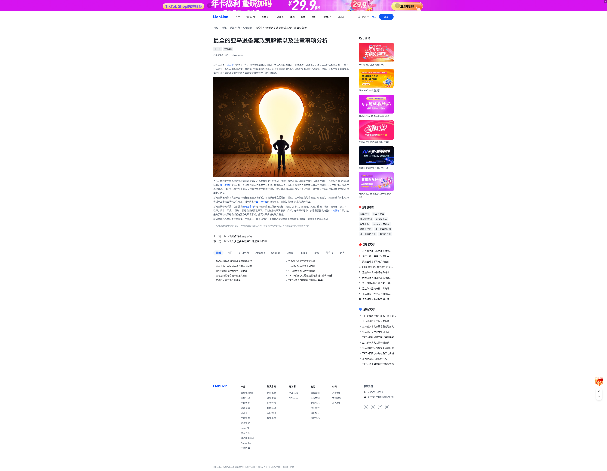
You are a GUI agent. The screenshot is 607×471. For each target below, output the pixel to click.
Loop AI (245, 427)
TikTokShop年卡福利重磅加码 (374, 116)
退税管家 (245, 422)
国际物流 (271, 412)
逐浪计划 (315, 397)
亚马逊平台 (261, 201)
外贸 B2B (271, 397)
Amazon (247, 28)
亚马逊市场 (248, 206)
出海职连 (327, 16)
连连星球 (245, 407)
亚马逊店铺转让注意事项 (238, 236)
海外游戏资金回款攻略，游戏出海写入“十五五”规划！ (376, 299)
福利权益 (315, 412)
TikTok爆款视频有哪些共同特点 (231, 270)
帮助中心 (315, 417)
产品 (238, 16)
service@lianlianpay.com (381, 396)
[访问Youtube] (387, 407)
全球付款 (245, 397)
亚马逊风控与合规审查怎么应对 (231, 275)
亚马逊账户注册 (368, 234)
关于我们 (336, 392)
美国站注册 (385, 234)
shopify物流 (366, 218)
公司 (303, 16)
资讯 (314, 16)
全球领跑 (245, 417)
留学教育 (271, 402)
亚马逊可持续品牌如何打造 (301, 265)
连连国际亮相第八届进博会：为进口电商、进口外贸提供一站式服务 (376, 277)
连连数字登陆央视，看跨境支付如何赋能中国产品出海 (376, 288)
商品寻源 (245, 433)
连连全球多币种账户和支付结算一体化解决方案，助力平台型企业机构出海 (376, 261)
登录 (374, 16)
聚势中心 (315, 402)
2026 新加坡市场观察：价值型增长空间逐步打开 (376, 266)
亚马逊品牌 (225, 184)
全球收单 (245, 402)
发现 (292, 16)
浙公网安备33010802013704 (281, 466)
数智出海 (315, 392)
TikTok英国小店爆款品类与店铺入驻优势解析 (310, 275)
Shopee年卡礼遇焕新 (369, 90)
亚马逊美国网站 (383, 229)
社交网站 (335, 210)
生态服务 (279, 16)
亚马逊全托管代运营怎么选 (301, 261)
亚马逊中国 (378, 213)
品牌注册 (364, 213)
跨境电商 (271, 392)
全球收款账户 (247, 392)
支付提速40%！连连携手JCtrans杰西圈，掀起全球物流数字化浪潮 (376, 283)
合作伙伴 (315, 407)
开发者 (265, 16)
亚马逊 (218, 49)
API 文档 (293, 397)
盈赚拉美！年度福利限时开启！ (374, 142)
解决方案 (250, 16)
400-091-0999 (375, 392)
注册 (386, 16)
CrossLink (246, 443)
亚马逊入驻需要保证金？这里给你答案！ (247, 241)
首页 (220, 16)
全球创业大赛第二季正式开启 (373, 167)
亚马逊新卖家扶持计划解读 (301, 270)
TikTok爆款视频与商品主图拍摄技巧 (234, 261)
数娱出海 (271, 417)
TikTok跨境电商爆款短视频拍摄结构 (306, 280)
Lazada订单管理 (381, 223)
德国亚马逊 (365, 229)
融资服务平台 (247, 438)
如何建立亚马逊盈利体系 (228, 280)
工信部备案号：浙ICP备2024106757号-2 (249, 466)
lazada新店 (381, 218)
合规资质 (336, 397)
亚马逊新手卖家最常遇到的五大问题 (234, 265)
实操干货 (364, 223)
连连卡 (244, 412)
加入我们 (336, 402)
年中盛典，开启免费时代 (371, 64)
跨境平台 (235, 28)
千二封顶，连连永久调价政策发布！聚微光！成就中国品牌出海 (376, 293)
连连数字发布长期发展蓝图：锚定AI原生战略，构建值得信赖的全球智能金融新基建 (376, 250)
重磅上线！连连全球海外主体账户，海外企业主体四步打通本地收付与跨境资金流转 (376, 256)
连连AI (341, 16)
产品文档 (293, 392)
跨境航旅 (271, 407)
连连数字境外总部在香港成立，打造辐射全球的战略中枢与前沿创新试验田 (376, 272)
